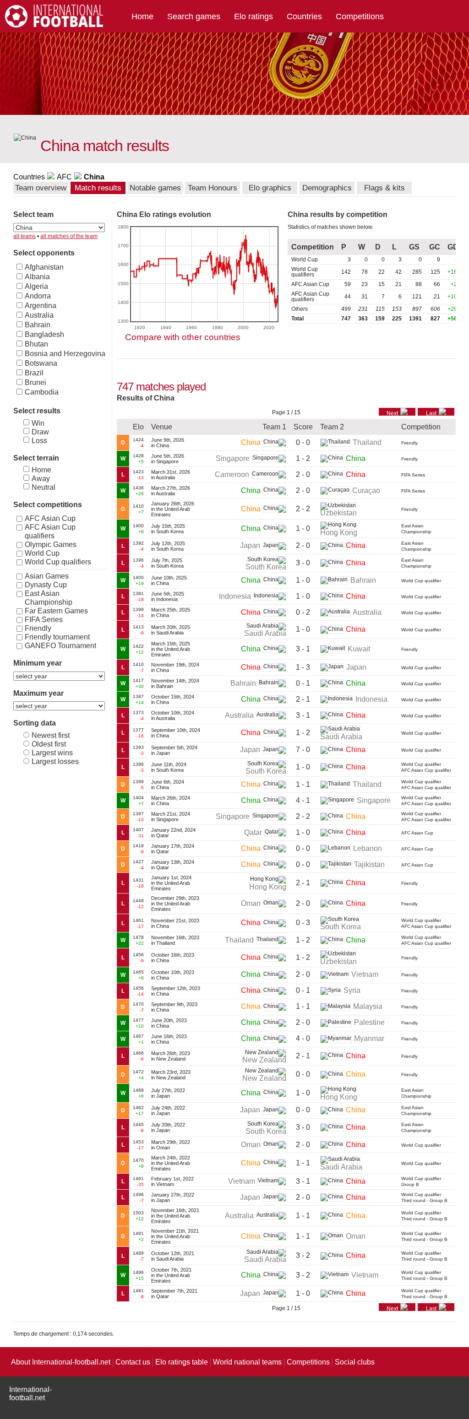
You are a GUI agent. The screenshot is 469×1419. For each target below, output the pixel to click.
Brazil (34, 373)
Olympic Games (50, 544)
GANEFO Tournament (60, 646)
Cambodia (42, 392)
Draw (40, 432)
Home (142, 16)
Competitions (360, 16)
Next (392, 413)
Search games (193, 16)
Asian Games (47, 576)
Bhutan (36, 344)
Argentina (40, 305)
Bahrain (37, 325)
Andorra (38, 296)
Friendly (38, 628)
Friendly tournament (57, 637)
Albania (37, 277)
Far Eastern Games (56, 611)
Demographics (327, 188)
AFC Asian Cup (50, 518)
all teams (24, 236)
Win (38, 423)
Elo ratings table (181, 1362)
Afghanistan (44, 267)
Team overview (40, 188)
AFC (64, 177)
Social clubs (355, 1362)
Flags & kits (384, 188)
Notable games (155, 188)
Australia (39, 315)
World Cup (42, 553)
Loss (39, 440)
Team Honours (212, 188)
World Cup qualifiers (58, 562)
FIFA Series (44, 619)
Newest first (51, 735)
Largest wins (52, 753)
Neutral (43, 487)
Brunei (35, 382)
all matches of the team (69, 236)
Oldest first (49, 744)
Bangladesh (44, 334)
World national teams (247, 1362)
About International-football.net (60, 1362)
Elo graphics (270, 188)
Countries (304, 16)
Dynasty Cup (46, 585)
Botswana (41, 363)
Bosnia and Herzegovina (65, 353)
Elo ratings (253, 16)
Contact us (132, 1362)
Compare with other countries (182, 337)
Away (41, 478)
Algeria (36, 286)
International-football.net (30, 1394)
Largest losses (55, 761)
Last (431, 413)
